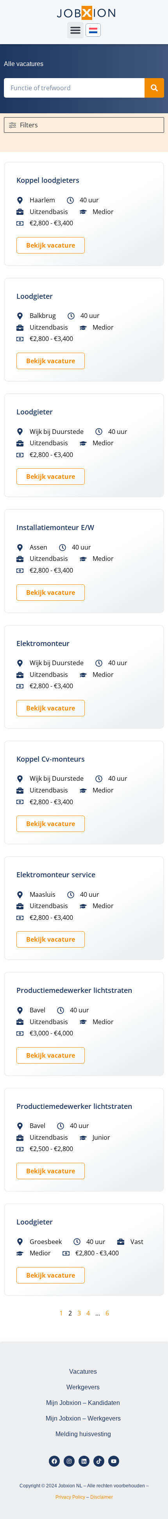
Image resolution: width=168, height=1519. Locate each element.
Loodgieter (34, 296)
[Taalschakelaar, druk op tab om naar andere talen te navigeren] (93, 30)
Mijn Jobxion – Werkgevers (83, 1418)
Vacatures (83, 1371)
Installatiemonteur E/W (55, 527)
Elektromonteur (43, 643)
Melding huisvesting (83, 1434)
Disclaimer (101, 1497)
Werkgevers (83, 1387)
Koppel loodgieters (47, 180)
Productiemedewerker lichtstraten (74, 990)
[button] (75, 30)
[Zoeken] (154, 88)
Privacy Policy (70, 1497)
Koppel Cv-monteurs (50, 759)
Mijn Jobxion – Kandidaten (83, 1402)
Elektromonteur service (55, 874)
